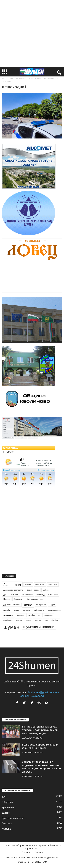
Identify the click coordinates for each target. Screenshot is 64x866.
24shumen (12, 584)
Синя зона (53, 594)
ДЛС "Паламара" (10, 594)
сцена (19, 620)
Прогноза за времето (13, 818)
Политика (7, 823)
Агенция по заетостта (13, 590)
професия (7, 620)
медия (16, 610)
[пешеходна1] (32, 115)
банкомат (18, 599)
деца (28, 604)
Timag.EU (21, 861)
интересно (41, 604)
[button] (58, 72)
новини (8, 615)
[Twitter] (25, 703)
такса (28, 620)
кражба (6, 610)
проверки (48, 615)
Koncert (28, 584)
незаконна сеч (54, 610)
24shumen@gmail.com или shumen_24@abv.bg (39, 694)
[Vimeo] (32, 703)
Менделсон (27, 594)
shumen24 (39, 584)
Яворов (6, 599)
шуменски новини (38, 626)
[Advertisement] (32, 33)
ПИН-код (40, 594)
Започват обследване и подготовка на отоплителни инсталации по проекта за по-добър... (42, 767)
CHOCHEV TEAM (39, 861)
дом (3, 78)
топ (46, 620)
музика (26, 610)
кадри (52, 604)
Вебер (46, 590)
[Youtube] (46, 703)
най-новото (39, 610)
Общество (7, 802)
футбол (55, 620)
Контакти (26, 852)
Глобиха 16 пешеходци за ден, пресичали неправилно (32, 78)
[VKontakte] (39, 703)
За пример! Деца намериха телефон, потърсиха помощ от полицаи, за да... (40, 730)
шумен (11, 626)
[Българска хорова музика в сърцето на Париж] (11, 749)
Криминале (8, 807)
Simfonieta (52, 584)
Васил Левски (33, 590)
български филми (34, 599)
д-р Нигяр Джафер (11, 604)
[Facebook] (18, 703)
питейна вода (34, 615)
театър (37, 620)
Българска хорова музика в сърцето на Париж (40, 746)
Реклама (38, 852)
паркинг (20, 615)
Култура (6, 828)
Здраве (6, 812)
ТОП (4, 796)
